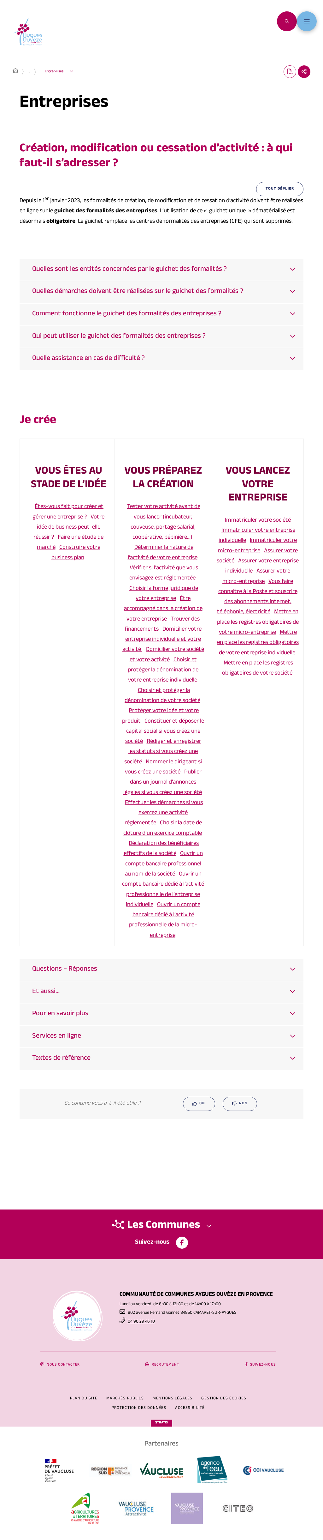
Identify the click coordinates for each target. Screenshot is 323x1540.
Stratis (161, 1423)
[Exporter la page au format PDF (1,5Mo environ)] (290, 71)
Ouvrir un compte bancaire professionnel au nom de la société (164, 864)
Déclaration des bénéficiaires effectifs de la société (161, 849)
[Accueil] (15, 72)
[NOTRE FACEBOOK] (182, 1242)
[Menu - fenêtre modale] (307, 21)
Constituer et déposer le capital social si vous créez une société (164, 732)
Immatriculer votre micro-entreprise (257, 546)
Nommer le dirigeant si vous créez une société (163, 767)
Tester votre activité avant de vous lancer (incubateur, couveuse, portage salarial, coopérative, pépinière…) (163, 522)
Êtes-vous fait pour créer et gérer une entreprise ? (67, 512)
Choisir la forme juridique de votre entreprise (163, 594)
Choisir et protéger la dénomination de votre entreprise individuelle (163, 670)
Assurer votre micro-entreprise (256, 577)
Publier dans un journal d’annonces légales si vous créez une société (162, 782)
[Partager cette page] (304, 71)
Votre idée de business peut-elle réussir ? (68, 527)
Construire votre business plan (75, 553)
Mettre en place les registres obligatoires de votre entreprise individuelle (258, 643)
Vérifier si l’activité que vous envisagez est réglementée (163, 573)
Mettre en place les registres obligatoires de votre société (257, 668)
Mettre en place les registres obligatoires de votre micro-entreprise (258, 622)
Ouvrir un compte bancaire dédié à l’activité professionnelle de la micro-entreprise (164, 920)
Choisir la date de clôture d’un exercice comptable (162, 828)
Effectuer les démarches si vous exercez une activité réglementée (164, 813)
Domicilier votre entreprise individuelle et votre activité (162, 640)
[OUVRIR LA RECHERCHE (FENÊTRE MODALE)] (287, 21)
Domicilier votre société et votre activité (167, 655)
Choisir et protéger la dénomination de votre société (162, 696)
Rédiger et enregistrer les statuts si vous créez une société (162, 752)
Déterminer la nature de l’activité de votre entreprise (162, 553)
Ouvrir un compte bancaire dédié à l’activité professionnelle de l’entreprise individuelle (163, 890)
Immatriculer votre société (258, 521)
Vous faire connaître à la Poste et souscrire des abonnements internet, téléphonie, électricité (257, 597)
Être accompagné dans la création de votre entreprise (163, 609)
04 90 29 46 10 (141, 1322)
